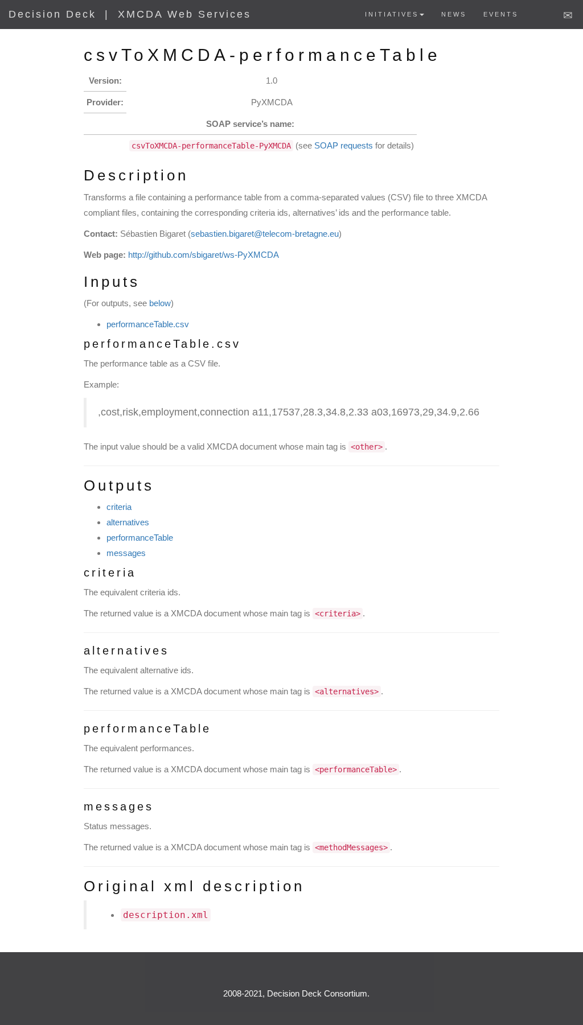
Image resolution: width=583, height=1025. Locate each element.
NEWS (453, 14)
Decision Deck (52, 14)
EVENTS (500, 14)
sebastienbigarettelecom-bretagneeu (265, 233)
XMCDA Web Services (184, 14)
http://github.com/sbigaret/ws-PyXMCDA (203, 255)
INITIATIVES (391, 14)
